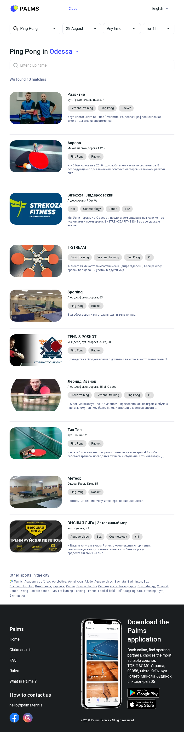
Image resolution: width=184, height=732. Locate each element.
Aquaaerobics (103, 581)
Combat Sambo (86, 586)
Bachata (120, 581)
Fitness (92, 591)
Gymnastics (18, 595)
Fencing (80, 591)
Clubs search (20, 649)
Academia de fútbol (37, 581)
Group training (146, 591)
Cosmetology (146, 586)
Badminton (134, 581)
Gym (160, 591)
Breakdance (43, 586)
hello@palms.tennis (26, 705)
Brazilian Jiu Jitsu (22, 586)
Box (146, 581)
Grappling (129, 591)
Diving (24, 591)
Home (15, 639)
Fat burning (65, 591)
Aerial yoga (75, 581)
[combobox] (35, 28)
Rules (14, 670)
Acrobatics (59, 581)
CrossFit (162, 586)
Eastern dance (39, 591)
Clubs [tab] (73, 9)
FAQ (13, 660)
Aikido (89, 581)
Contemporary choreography (117, 586)
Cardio (70, 586)
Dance (14, 591)
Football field (106, 591)
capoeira (58, 586)
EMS (54, 591)
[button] (78, 28)
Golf (119, 591)
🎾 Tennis (16, 581)
